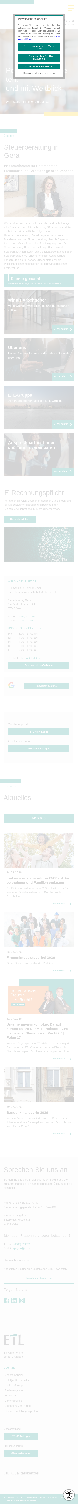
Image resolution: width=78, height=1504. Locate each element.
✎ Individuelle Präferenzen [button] (39, 66)
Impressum (50, 73)
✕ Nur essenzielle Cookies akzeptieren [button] (39, 57)
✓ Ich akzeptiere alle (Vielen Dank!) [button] (39, 47)
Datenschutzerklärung (33, 73)
